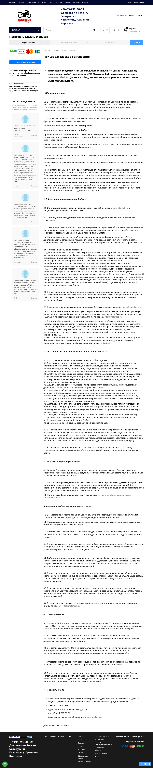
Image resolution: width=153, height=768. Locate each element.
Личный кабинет (84, 761)
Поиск (137, 42)
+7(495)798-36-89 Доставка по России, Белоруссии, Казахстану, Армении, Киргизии (75, 16)
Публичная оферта (99, 748)
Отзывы (76, 2)
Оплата (51, 2)
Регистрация (139, 2)
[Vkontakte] (70, 736)
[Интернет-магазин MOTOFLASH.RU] (20, 16)
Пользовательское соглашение (102, 737)
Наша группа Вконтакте (25, 62)
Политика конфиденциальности (103, 743)
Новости (85, 2)
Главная (12, 2)
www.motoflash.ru (58, 77)
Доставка (59, 2)
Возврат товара (101, 753)
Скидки (68, 2)
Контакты (42, 2)
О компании (31, 2)
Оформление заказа (83, 757)
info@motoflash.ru (132, 307)
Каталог (21, 2)
